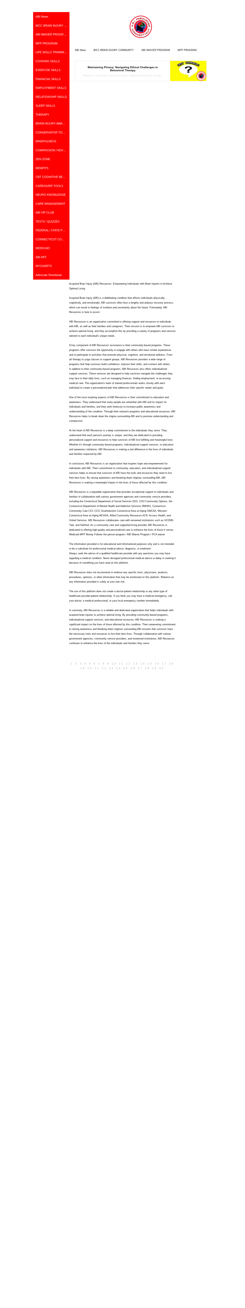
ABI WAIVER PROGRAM (155, 50)
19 (83, 668)
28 (147, 668)
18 (171, 663)
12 (128, 663)
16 (157, 663)
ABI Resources (77, 572)
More (180, 50)
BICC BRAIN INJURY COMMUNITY (114, 50)
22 (104, 668)
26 (133, 668)
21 (97, 668)
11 (121, 663)
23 (111, 668)
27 (140, 668)
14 (143, 663)
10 (114, 663)
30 (161, 668)
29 (154, 668)
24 (118, 668)
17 (164, 663)
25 (126, 668)
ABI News (80, 50)
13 (135, 663)
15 (150, 663)
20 (90, 668)
